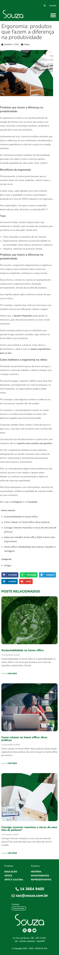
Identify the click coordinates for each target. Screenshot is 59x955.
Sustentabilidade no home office (21, 516)
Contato (52, 5)
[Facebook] (25, 930)
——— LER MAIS (9, 673)
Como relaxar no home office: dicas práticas (27, 522)
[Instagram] (30, 930)
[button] (53, 15)
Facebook (32, 501)
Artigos (27, 44)
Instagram (17, 501)
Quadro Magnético (23, 315)
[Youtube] (34, 930)
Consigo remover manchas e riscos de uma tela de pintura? (29, 828)
